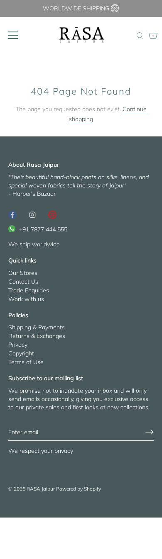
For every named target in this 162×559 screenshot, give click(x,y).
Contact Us (23, 281)
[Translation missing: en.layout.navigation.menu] (13, 35)
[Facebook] (12, 214)
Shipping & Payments (36, 327)
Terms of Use (26, 362)
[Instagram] (32, 214)
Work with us (26, 299)
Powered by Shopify (78, 489)
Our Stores (22, 273)
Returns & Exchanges (36, 336)
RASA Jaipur (41, 489)
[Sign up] (149, 432)
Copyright (21, 353)
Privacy (17, 344)
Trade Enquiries (28, 290)
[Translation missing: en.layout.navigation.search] (140, 36)
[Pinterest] (52, 214)
